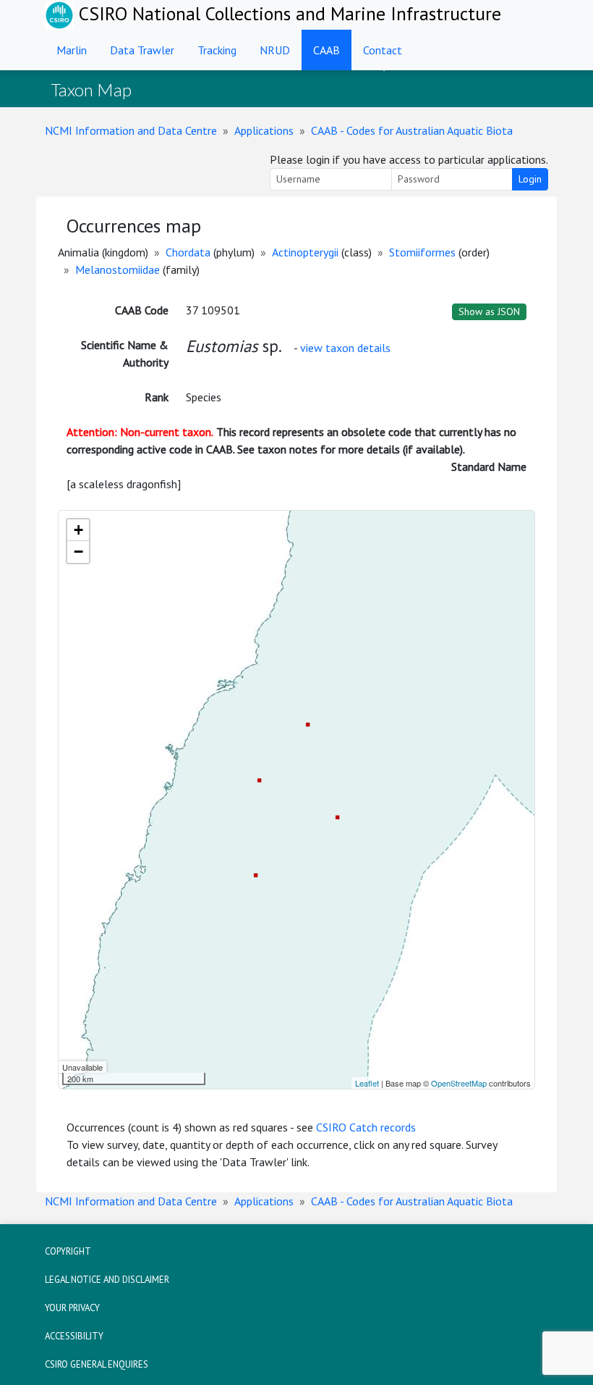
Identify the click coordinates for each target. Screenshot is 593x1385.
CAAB (326, 50)
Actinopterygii (305, 252)
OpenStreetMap (459, 1083)
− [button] (78, 552)
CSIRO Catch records (366, 1127)
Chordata (188, 252)
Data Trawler (142, 50)
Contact (382, 50)
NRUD (275, 50)
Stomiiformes (422, 252)
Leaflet (367, 1083)
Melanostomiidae (117, 269)
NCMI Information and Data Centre (131, 130)
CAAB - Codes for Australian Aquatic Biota (412, 130)
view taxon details (345, 347)
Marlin (71, 50)
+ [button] (78, 530)
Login (530, 178)
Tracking (216, 50)
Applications (264, 130)
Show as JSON (489, 311)
